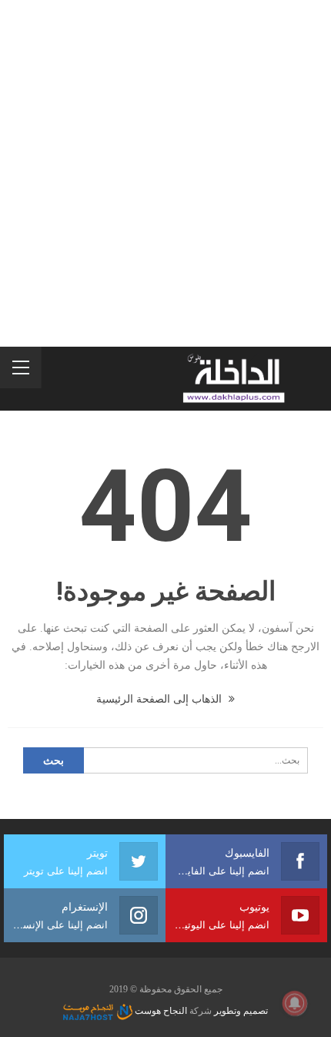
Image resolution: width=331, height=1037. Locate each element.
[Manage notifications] (295, 1003)
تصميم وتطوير (241, 1010)
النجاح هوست (159, 1010)
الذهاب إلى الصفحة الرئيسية (160, 699)
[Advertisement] (165, 173)
